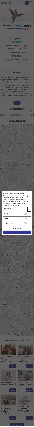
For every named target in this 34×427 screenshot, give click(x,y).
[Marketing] (29, 219)
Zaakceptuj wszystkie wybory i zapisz (17, 232)
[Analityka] (29, 214)
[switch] (25, 214)
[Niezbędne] (29, 209)
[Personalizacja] (29, 223)
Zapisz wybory (17, 228)
